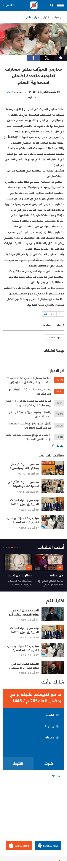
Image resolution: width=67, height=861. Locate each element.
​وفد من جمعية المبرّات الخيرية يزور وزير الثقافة (30, 391)
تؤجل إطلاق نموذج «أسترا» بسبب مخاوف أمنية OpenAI (30, 425)
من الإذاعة (56, 575)
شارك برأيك (53, 681)
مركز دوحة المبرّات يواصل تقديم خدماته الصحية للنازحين (23, 522)
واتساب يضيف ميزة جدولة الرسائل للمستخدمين (30, 414)
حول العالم (32, 17)
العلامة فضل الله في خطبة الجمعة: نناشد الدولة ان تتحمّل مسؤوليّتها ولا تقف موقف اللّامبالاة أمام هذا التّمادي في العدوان (28, 380)
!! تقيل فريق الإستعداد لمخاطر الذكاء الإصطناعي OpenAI (28, 437)
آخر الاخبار (57, 370)
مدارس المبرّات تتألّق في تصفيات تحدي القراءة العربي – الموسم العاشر (23, 486)
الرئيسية (59, 17)
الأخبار (46, 17)
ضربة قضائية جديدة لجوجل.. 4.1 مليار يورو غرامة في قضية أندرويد (28, 403)
